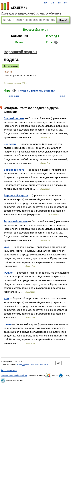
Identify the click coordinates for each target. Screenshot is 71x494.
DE (52, 2)
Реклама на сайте (39, 364)
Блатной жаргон (14, 118)
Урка (6, 246)
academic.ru (14, 6)
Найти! (63, 20)
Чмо (6, 298)
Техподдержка (23, 364)
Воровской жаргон (35, 29)
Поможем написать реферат (36, 90)
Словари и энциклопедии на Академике (31, 13)
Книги (19, 42)
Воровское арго (14, 169)
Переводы (52, 36)
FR (65, 2)
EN (45, 2)
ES (59, 2)
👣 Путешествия (9, 370)
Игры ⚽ (52, 42)
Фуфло (8, 272)
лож (62, 95)
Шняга (8, 324)
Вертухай (10, 143)
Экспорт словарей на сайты (14, 375)
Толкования (19, 36)
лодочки (14, 95)
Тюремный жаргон (15, 221)
